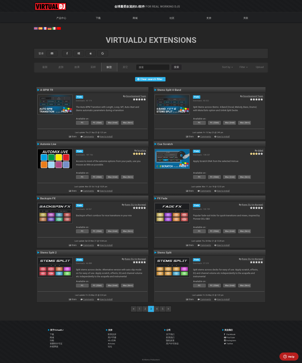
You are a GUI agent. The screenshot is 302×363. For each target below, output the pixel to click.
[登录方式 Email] (51, 53)
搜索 (176, 67)
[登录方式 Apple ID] (90, 53)
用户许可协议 (172, 343)
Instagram (231, 340)
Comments (88, 136)
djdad (260, 150)
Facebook (230, 334)
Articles (111, 343)
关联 (245, 18)
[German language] (50, 28)
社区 (172, 18)
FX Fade (162, 198)
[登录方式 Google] (102, 53)
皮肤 (61, 67)
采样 (93, 67)
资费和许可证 (56, 343)
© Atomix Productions (151, 360)
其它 (125, 67)
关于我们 (170, 334)
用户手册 (112, 337)
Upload (260, 67)
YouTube (230, 337)
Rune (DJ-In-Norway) (135, 205)
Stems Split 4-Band (169, 90)
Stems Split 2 (48, 252)
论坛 (110, 346)
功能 (52, 340)
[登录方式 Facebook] (67, 53)
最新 (45, 67)
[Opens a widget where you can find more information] (289, 357)
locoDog (141, 150)
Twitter (229, 343)
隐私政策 (170, 340)
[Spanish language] (40, 28)
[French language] (45, 28)
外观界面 (54, 346)
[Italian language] (54, 28)
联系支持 (112, 334)
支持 (208, 18)
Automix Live (48, 144)
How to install (106, 136)
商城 (135, 18)
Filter (243, 67)
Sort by (226, 67)
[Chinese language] (59, 28)
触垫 (109, 67)
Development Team (136, 96)
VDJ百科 (112, 340)
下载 (98, 18)
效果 (77, 67)
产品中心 (61, 18)
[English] (36, 28)
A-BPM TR (46, 90)
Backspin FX (48, 198)
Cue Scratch (165, 144)
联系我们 (170, 337)
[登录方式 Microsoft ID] (78, 53)
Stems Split (164, 252)
